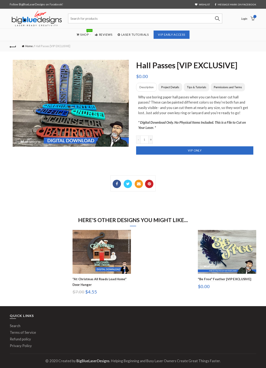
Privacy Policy (21, 346)
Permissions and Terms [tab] (228, 87)
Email (139, 184)
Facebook (117, 184)
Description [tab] (146, 87)
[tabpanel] (194, 112)
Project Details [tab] (170, 87)
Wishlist (204, 4)
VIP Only (195, 150)
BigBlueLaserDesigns (93, 361)
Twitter (128, 184)
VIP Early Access (171, 34)
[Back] (13, 46)
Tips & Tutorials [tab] (196, 87)
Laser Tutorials (135, 34)
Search (217, 18)
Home (29, 46)
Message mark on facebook (237, 4)
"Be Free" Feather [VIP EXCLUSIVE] (224, 279)
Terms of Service (23, 332)
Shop (85, 32)
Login (244, 18)
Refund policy (20, 339)
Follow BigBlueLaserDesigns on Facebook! (36, 4)
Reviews (106, 34)
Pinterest (149, 184)
